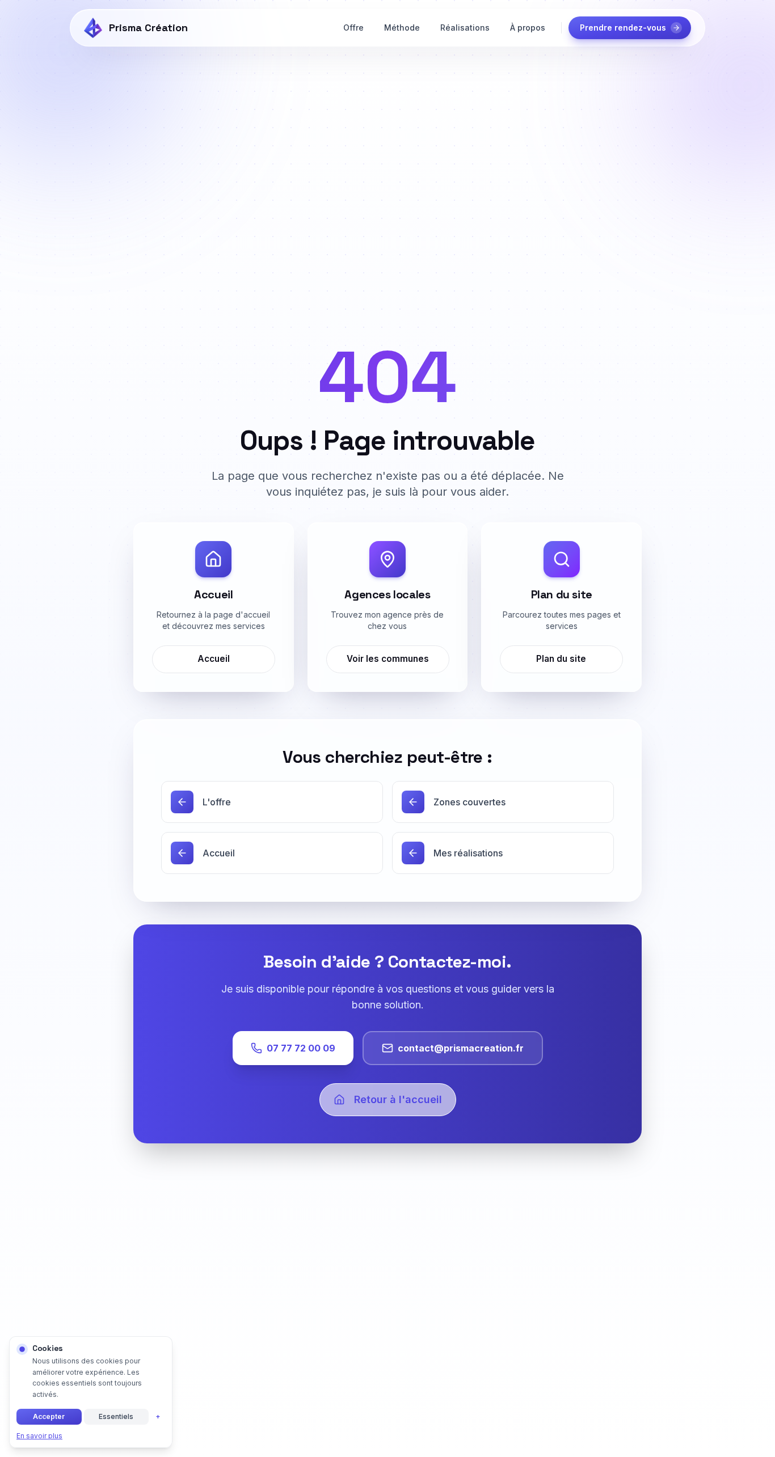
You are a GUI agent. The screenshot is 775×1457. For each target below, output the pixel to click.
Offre (353, 27)
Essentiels (116, 1416)
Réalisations (465, 27)
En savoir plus (39, 1435)
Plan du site (562, 658)
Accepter (49, 1416)
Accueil (213, 658)
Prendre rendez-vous (623, 27)
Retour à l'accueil (398, 1099)
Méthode (402, 27)
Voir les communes (387, 658)
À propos (527, 27)
